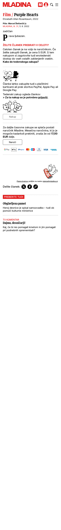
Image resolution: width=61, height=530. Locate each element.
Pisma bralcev (22, 181)
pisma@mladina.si (50, 181)
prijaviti (43, 97)
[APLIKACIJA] (40, 4)
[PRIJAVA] (46, 4)
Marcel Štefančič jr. (17, 23)
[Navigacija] (56, 4)
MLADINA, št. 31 (10, 26)
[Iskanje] (51, 4)
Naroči (12, 142)
